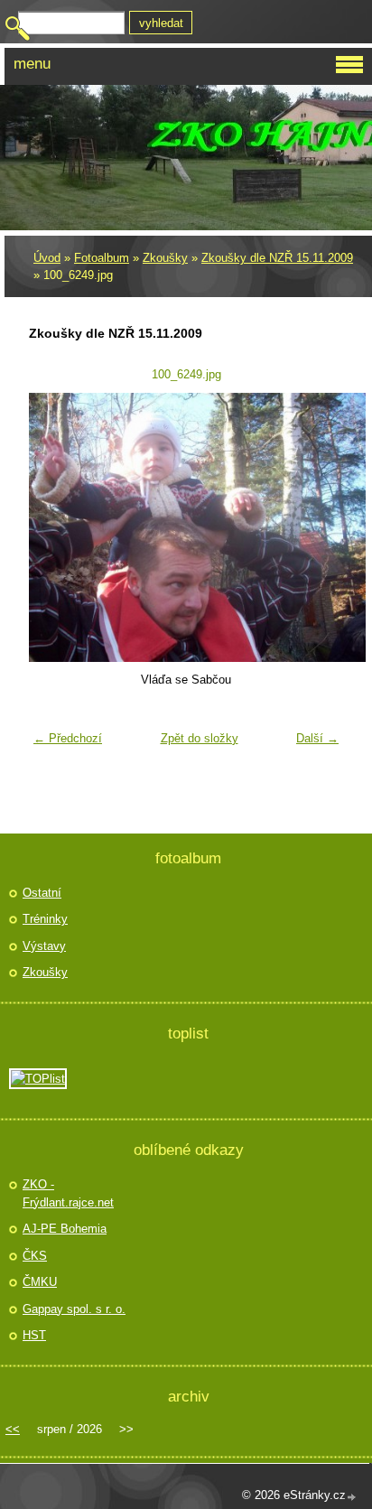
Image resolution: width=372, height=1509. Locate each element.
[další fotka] (318, 528)
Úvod (46, 258)
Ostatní (42, 892)
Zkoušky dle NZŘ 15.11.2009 (277, 258)
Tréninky (45, 919)
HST (34, 1335)
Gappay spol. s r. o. (74, 1309)
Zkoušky (165, 258)
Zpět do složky (199, 738)
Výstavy (44, 946)
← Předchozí (67, 738)
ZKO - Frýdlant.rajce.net (68, 1193)
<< (12, 1429)
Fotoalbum (101, 258)
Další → (317, 738)
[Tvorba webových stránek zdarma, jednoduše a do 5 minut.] (352, 1497)
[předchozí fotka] (53, 528)
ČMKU (40, 1282)
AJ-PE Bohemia (65, 1228)
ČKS (35, 1255)
